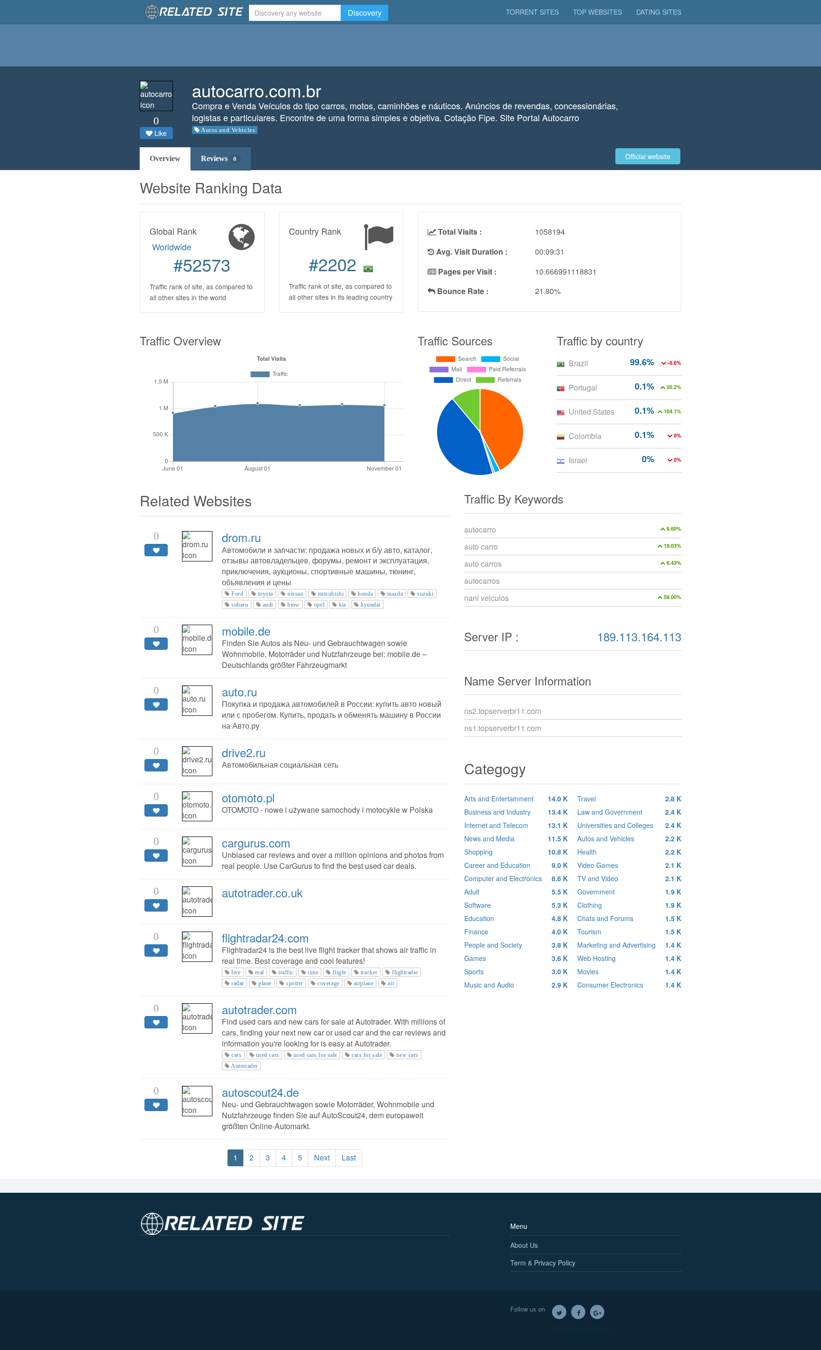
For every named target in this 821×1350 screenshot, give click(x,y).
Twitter (559, 1312)
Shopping (516, 851)
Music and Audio (516, 984)
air (391, 983)
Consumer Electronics (629, 984)
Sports (516, 971)
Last (349, 1157)
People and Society (516, 945)
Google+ (597, 1312)
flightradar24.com (265, 937)
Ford (237, 593)
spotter (294, 983)
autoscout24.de (260, 1092)
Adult (516, 891)
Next (322, 1157)
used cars (267, 1055)
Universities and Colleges (629, 825)
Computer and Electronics (516, 878)
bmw (293, 604)
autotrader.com (259, 1009)
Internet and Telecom (516, 825)
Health (629, 851)
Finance (516, 931)
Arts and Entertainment (516, 798)
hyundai (371, 604)
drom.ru (241, 537)
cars (236, 1055)
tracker (369, 972)
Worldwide (171, 246)
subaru (239, 604)
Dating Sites (658, 12)
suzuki (425, 593)
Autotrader (244, 1066)
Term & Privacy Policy (542, 1262)
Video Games (629, 865)
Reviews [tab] (218, 158)
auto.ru (239, 691)
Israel (578, 460)
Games (516, 958)
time (313, 972)
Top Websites (597, 12)
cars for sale (367, 1055)
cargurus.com (256, 842)
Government (629, 891)
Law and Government (629, 812)
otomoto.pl (248, 797)
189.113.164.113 (639, 636)
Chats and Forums (629, 918)
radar (237, 983)
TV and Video (629, 878)
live (235, 972)
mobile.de (246, 630)
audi (268, 604)
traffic (286, 972)
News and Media (516, 838)
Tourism (629, 931)
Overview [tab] (165, 158)
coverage (328, 983)
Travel (629, 798)
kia (342, 604)
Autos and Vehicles (228, 129)
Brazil (578, 363)
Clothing (629, 905)
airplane (363, 983)
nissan (295, 593)
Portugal (583, 387)
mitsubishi (331, 593)
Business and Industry (516, 812)
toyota (265, 593)
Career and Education (516, 865)
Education (516, 918)
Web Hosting (629, 958)
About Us (524, 1245)
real (259, 972)
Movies (629, 971)
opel (319, 604)
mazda (395, 593)
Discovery (365, 12)
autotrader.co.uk (262, 892)
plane (265, 983)
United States (591, 411)
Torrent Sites (532, 12)
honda (365, 593)
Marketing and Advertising (629, 945)
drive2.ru (244, 752)
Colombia (585, 435)
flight (339, 972)
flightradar (405, 972)
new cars (407, 1055)
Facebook (578, 1312)
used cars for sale (315, 1055)
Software (516, 905)
